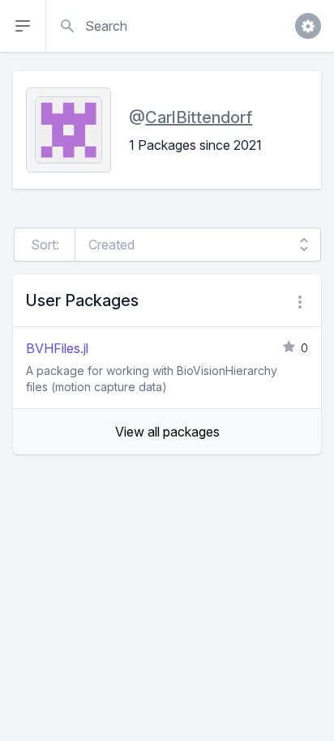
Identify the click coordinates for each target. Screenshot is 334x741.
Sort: (45, 244)
